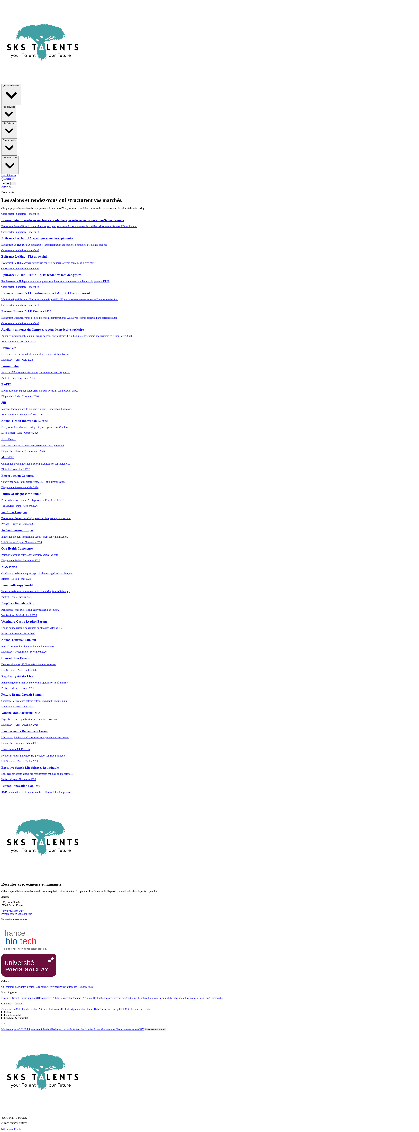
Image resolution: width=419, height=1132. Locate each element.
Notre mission (27, 986)
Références (53, 986)
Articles (42, 1009)
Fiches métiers (8, 1009)
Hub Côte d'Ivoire (129, 1009)
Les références (8, 175)
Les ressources (10, 157)
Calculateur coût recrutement (184, 998)
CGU (21, 1029)
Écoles (64, 1009)
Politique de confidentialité (38, 1029)
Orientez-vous (53, 1009)
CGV (141, 1029)
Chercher (8, 178)
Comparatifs (217, 998)
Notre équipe (41, 986)
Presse (62, 986)
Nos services (9, 107)
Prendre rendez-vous (12, 913)
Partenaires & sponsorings (79, 986)
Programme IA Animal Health (84, 998)
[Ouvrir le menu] (11, 187)
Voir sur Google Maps (12, 910)
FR (8, 183)
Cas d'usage (205, 998)
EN (13, 183)
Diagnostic (105, 998)
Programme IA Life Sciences (54, 998)
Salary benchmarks (141, 998)
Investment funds (85, 1009)
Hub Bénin (144, 1009)
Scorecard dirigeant (121, 998)
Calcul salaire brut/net (27, 1009)
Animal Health (9, 140)
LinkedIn (27, 913)
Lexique (72, 1009)
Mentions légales (10, 1029)
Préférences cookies (155, 1029)
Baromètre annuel (160, 998)
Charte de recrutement (127, 1029)
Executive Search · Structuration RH (20, 998)
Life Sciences (9, 123)
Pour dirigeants (12, 1015)
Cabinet (9, 1012)
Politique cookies (61, 1029)
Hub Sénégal (113, 1009)
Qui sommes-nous (11, 85)
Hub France (100, 1009)
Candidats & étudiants (16, 1018)
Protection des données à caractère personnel (93, 1029)
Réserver (5, 186)
